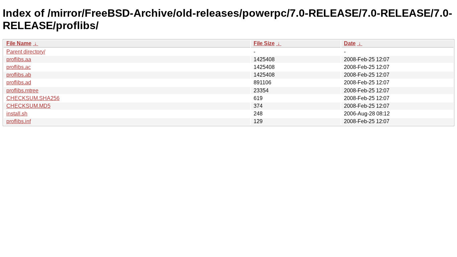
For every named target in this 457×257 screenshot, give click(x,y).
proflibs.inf (18, 121)
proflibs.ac (18, 67)
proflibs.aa (18, 59)
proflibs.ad (18, 82)
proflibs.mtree (22, 90)
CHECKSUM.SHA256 (33, 98)
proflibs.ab (18, 75)
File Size (264, 43)
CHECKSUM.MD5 (28, 106)
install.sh (16, 113)
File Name (18, 43)
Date (350, 43)
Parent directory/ (25, 52)
